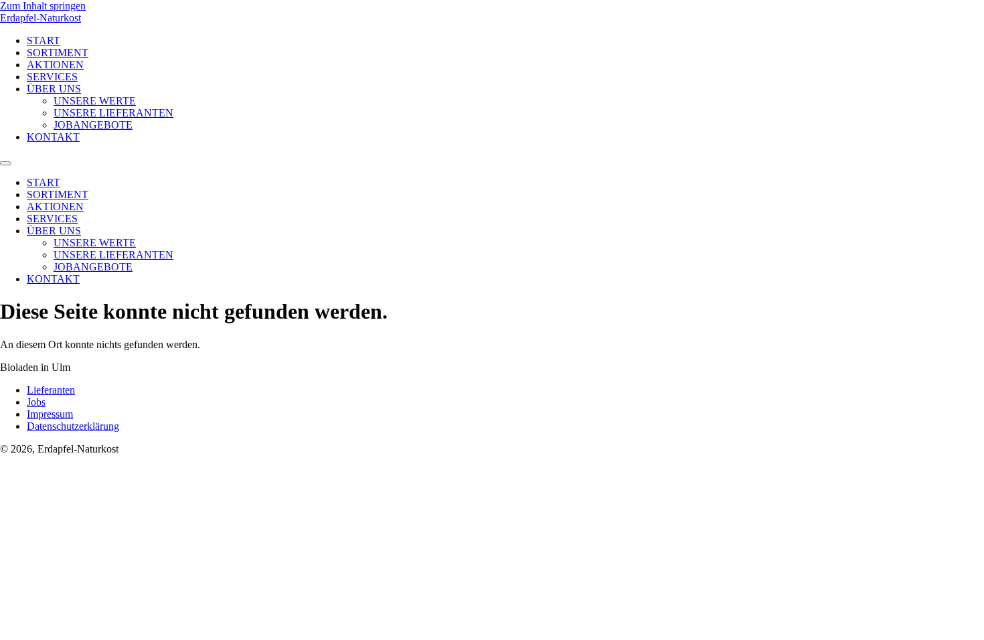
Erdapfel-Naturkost (40, 17)
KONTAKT (53, 137)
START (43, 40)
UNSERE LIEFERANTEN (113, 112)
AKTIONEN (55, 64)
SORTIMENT (57, 52)
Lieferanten (51, 390)
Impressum (50, 414)
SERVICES (52, 76)
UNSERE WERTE (95, 100)
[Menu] (5, 163)
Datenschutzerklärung (73, 426)
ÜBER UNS (54, 88)
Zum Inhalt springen (43, 5)
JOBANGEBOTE (93, 125)
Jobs (36, 402)
